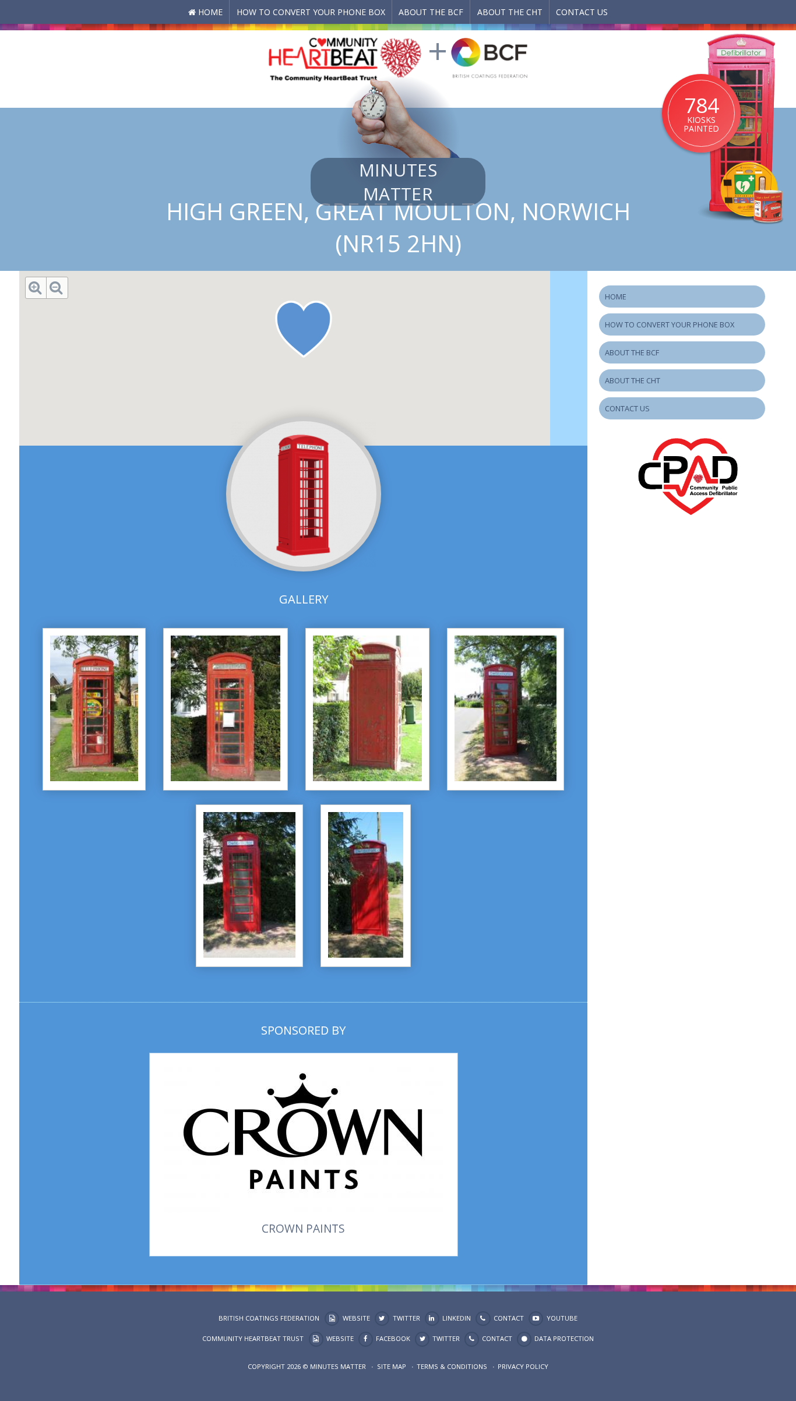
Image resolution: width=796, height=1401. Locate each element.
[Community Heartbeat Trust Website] (345, 56)
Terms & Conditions (452, 1366)
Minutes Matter (398, 182)
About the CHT (510, 11)
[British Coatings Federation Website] (489, 56)
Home (210, 11)
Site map (391, 1366)
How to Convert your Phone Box (311, 11)
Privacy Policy (523, 1366)
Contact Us (582, 11)
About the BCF (431, 11)
